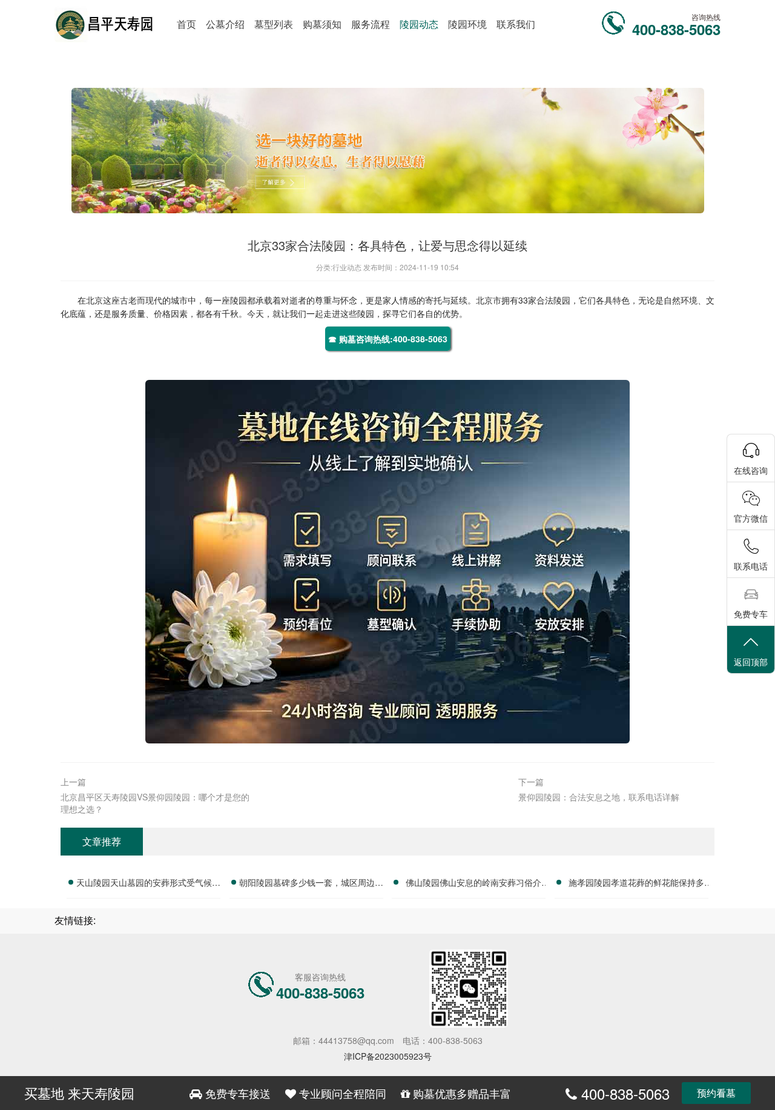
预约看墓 (716, 1093)
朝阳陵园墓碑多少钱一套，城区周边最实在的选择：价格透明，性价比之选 (311, 884)
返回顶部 (751, 662)
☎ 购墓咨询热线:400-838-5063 (387, 339)
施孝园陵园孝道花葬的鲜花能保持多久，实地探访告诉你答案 (636, 884)
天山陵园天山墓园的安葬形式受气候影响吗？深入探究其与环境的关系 (148, 884)
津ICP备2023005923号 (388, 1056)
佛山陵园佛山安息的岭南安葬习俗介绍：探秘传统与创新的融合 (473, 884)
